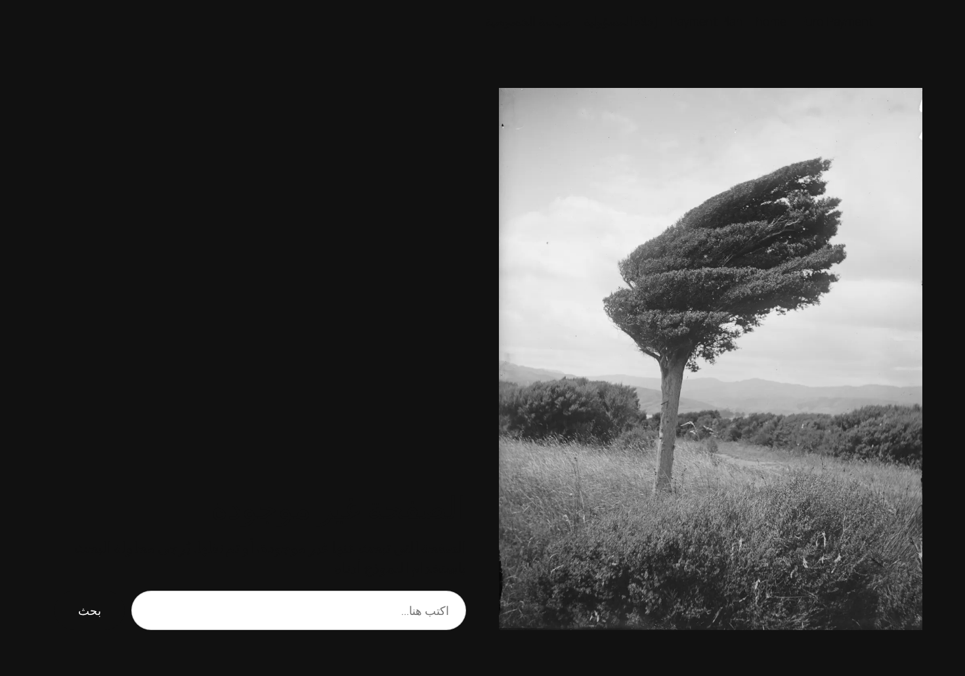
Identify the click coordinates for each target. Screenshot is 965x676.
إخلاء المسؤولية (621, 21)
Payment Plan (706, 21)
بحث (89, 610)
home (771, 21)
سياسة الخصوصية (528, 21)
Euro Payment (836, 21)
